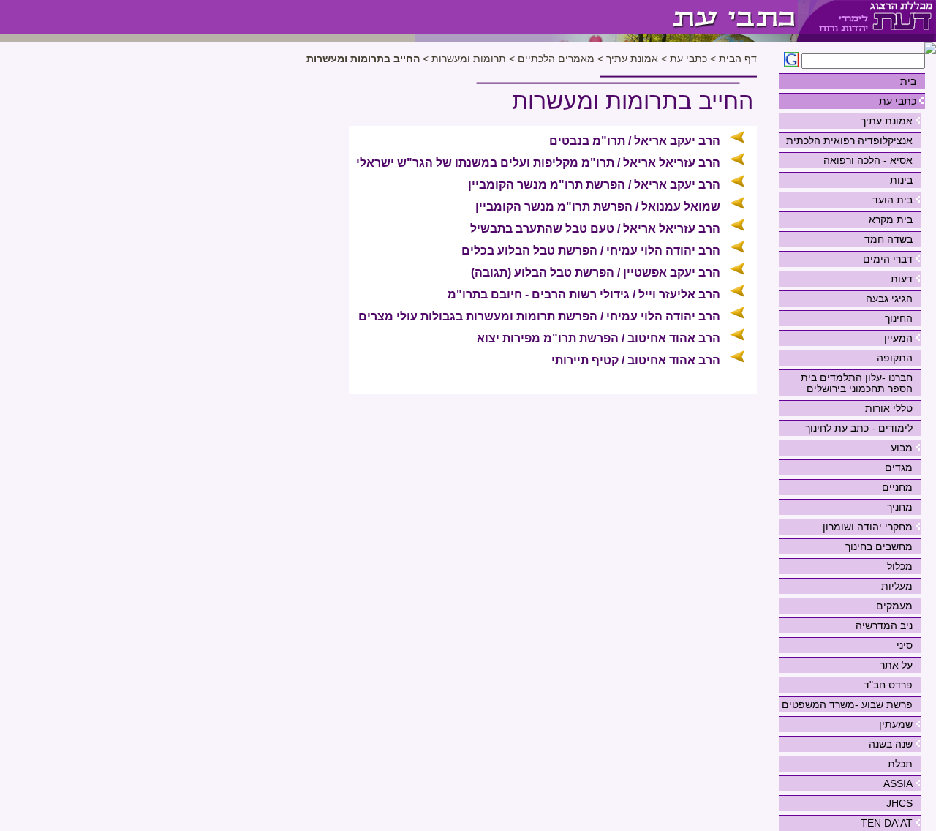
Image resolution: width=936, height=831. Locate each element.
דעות (902, 279)
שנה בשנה (891, 744)
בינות (901, 180)
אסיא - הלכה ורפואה (868, 160)
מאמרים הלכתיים (555, 58)
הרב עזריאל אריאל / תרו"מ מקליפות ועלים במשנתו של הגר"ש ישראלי (538, 163)
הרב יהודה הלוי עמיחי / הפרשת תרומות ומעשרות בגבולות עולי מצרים (539, 316)
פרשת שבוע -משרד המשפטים (847, 704)
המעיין (898, 338)
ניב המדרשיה (884, 625)
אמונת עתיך (887, 121)
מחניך (900, 507)
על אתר (896, 665)
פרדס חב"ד (888, 685)
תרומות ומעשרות (467, 58)
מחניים (897, 487)
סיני (905, 645)
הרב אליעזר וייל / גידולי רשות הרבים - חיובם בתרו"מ (584, 294)
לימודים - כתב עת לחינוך (859, 428)
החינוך (899, 318)
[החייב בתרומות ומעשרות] (606, 17)
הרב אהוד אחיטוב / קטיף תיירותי (635, 360)
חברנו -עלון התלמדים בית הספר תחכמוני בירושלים (857, 383)
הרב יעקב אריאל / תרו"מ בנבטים (634, 141)
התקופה (895, 358)
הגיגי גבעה (889, 298)
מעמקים (894, 606)
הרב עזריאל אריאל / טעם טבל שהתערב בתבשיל (595, 228)
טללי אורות (889, 408)
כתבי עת (897, 101)
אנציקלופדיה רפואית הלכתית (849, 140)
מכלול (900, 566)
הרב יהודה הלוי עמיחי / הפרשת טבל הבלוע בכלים (590, 250)
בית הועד (892, 200)
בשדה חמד (888, 239)
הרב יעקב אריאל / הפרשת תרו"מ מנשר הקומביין (594, 184)
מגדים (899, 467)
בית (908, 81)
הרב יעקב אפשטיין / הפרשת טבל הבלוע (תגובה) (595, 272)
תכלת (900, 764)
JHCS (899, 803)
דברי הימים (888, 259)
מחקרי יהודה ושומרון (868, 527)
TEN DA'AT (887, 823)
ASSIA (898, 783)
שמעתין (896, 724)
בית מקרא (891, 219)
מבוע (902, 448)
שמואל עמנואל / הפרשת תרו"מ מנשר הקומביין (597, 206)
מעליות (897, 586)
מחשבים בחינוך (879, 546)
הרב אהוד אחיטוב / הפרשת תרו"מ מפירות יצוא (598, 338)
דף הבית (738, 58)
